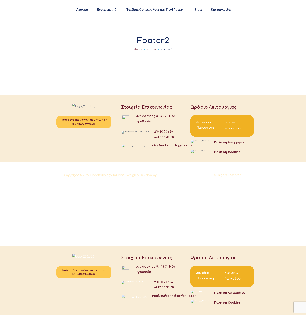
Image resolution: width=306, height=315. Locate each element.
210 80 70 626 (163, 131)
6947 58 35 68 (164, 137)
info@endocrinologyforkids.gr (173, 145)
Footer (152, 49)
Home (138, 49)
